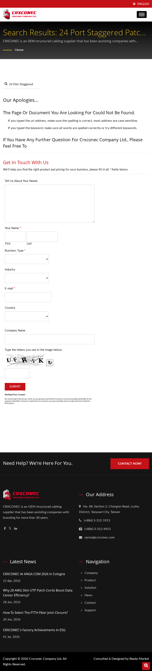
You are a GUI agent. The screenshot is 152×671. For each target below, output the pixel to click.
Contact (90, 602)
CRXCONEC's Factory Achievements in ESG (34, 630)
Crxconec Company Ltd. (45, 658)
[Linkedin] (15, 528)
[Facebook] (5, 528)
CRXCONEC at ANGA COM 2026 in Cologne (34, 574)
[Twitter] (10, 528)
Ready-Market (139, 658)
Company (91, 573)
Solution (90, 587)
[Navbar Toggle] (142, 14)
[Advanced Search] (146, 666)
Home (19, 49)
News (88, 595)
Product (90, 580)
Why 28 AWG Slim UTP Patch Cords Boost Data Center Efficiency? (37, 592)
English (143, 4)
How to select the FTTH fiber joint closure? (35, 612)
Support (90, 610)
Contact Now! (130, 463)
